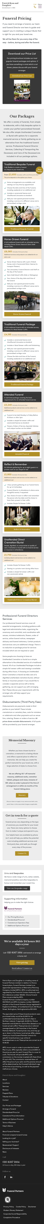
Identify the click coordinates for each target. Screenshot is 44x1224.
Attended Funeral (22, 454)
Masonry (22, 795)
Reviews (6, 1090)
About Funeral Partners (11, 1131)
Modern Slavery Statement (13, 1210)
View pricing (22, 963)
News (5, 1152)
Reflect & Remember (22, 529)
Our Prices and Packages (12, 1105)
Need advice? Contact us (22, 968)
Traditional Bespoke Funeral (22, 229)
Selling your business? (11, 1141)
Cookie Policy (21, 1206)
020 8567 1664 (14, 952)
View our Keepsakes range (17, 888)
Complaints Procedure (11, 1217)
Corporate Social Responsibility (15, 1214)
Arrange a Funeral (9, 1109)
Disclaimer (32, 1206)
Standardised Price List (16, 920)
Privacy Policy (8, 1206)
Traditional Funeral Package (22, 384)
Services (6, 1086)
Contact (5, 1100)
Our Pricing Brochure (15, 917)
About (5, 1079)
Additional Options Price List (18, 925)
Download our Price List (22, 76)
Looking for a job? (9, 1138)
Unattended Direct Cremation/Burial (22, 600)
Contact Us (22, 853)
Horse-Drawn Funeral (22, 314)
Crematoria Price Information (13, 1115)
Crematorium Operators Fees (18, 922)
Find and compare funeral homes (15, 1135)
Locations (6, 1083)
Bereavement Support (11, 1145)
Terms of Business (9, 1122)
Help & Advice (8, 1126)
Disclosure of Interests (11, 1148)
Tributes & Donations (10, 1096)
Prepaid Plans (8, 1093)
